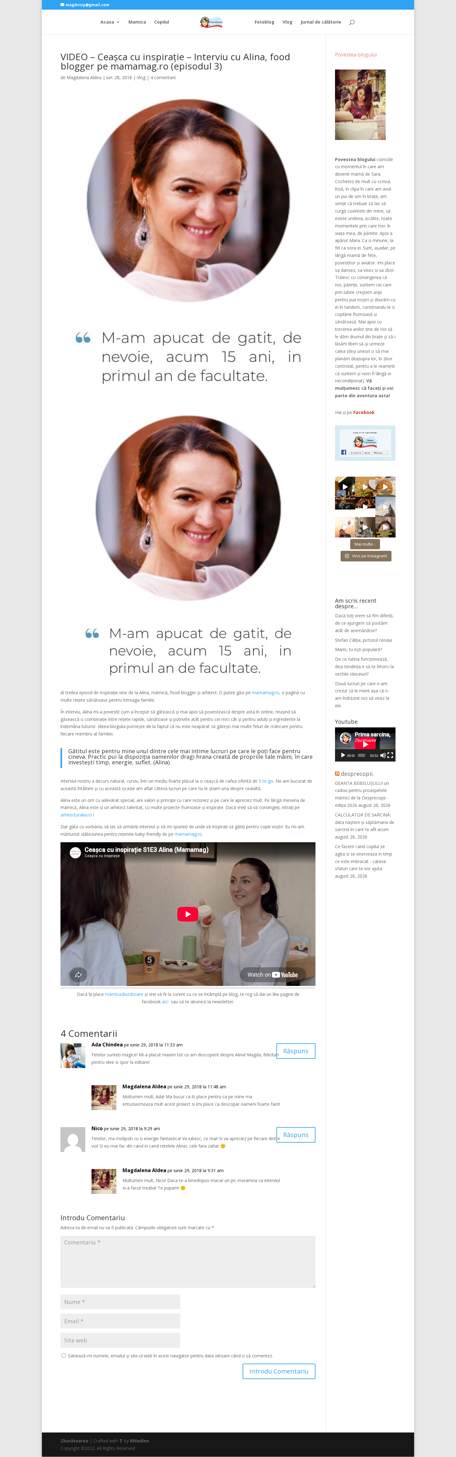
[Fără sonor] (383, 755)
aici (166, 1002)
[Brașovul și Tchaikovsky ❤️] (365, 507)
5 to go (266, 781)
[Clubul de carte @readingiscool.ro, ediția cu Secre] (365, 527)
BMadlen (139, 1441)
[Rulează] (343, 755)
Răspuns (296, 1051)
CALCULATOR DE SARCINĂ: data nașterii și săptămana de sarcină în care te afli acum (364, 822)
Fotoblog (265, 22)
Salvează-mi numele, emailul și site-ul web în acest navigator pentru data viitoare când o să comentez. (170, 1356)
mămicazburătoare (124, 994)
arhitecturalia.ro (76, 815)
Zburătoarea (74, 1441)
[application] (365, 744)
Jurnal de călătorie (321, 22)
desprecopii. (357, 773)
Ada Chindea (107, 1044)
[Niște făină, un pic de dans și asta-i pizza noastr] (365, 487)
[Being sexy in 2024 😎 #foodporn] (385, 487)
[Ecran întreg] (390, 755)
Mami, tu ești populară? (358, 649)
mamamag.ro (265, 692)
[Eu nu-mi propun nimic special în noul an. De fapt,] (345, 507)
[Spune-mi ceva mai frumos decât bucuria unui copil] (345, 527)
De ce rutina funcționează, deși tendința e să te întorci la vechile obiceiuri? (364, 666)
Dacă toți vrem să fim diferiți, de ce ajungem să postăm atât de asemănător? (364, 623)
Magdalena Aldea (84, 77)
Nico (97, 1128)
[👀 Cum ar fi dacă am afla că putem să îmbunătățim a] (385, 527)
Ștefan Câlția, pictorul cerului (363, 640)
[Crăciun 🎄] (385, 507)
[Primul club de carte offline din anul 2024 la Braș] (345, 487)
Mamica (137, 22)
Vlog (288, 22)
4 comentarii (163, 77)
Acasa (107, 22)
